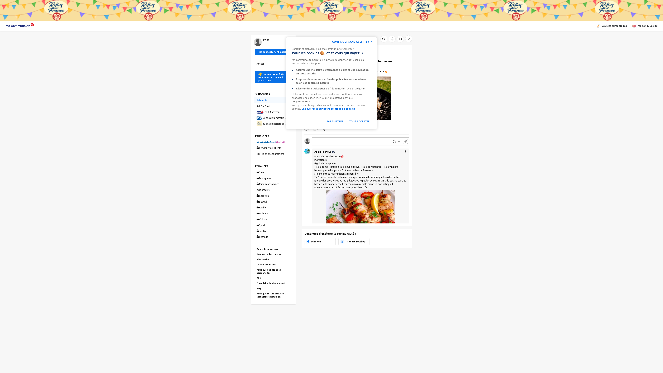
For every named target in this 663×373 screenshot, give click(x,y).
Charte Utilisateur (266, 265)
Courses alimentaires (614, 25)
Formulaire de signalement (271, 283)
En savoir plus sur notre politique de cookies (328, 108)
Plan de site (263, 259)
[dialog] (331, 83)
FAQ (259, 288)
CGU (259, 278)
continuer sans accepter (350, 41)
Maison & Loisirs (647, 25)
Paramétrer (334, 121)
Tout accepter (359, 121)
